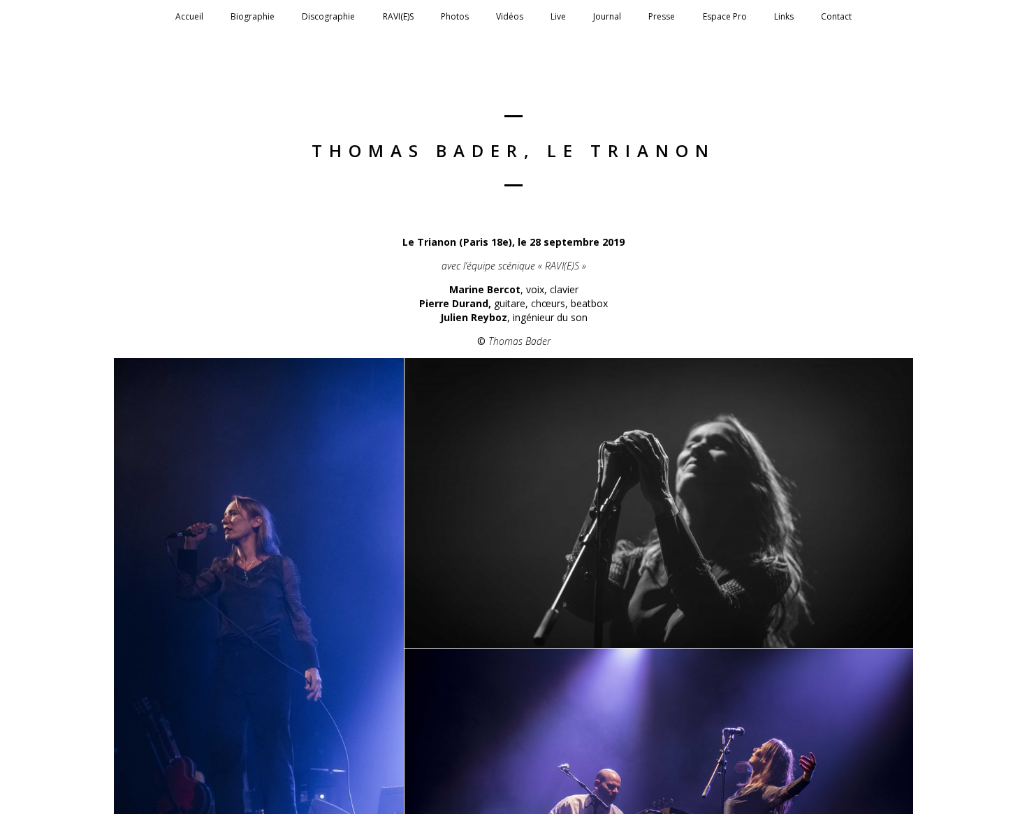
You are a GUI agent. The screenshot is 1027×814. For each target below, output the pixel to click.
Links (784, 16)
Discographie (328, 16)
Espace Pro (725, 16)
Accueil (189, 16)
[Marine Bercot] (659, 503)
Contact (836, 16)
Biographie (253, 16)
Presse (661, 16)
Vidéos (509, 16)
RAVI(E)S (398, 16)
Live (558, 16)
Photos (455, 16)
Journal (607, 16)
